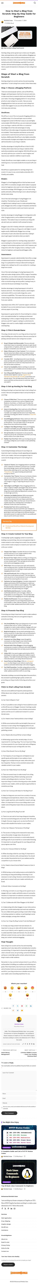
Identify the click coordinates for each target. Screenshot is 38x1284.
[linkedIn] (31, 1006)
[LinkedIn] (34, 1044)
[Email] (22, 1010)
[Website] (23, 1044)
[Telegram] (17, 1010)
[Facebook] (13, 1006)
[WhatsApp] (26, 1006)
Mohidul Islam (8, 20)
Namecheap (13, 376)
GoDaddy (22, 376)
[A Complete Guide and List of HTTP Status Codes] (19, 1137)
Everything (6, 1147)
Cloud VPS (33, 414)
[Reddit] (13, 1010)
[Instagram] (32, 1044)
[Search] (35, 3)
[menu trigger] (3, 3)
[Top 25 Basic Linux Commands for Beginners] (19, 1172)
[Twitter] (17, 1006)
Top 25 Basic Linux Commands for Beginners (17, 1186)
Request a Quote (8, 1264)
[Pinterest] (22, 1006)
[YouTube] (14, 1208)
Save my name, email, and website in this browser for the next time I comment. (19, 1107)
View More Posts (19, 1026)
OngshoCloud (27, 375)
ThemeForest (8, 472)
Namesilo (7, 376)
